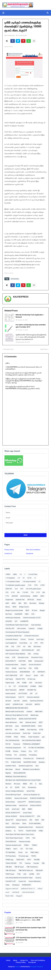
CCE (32, 614)
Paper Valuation (33, 737)
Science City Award (20, 798)
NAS (21, 722)
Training (27, 863)
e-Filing (36, 654)
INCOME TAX (31, 690)
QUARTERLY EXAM (30, 762)
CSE (12, 646)
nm (16, 730)
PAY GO (8, 744)
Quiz (37, 766)
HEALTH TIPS (20, 679)
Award (39, 600)
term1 (15, 849)
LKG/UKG (29, 704)
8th (44, 592)
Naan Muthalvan (11, 722)
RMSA (25, 784)
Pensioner (16, 744)
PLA (30, 751)
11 (35, 578)
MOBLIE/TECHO (11, 719)
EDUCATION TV (11, 661)
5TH (7, 592)
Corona (23, 639)
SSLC (7, 823)
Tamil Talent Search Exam (14, 838)
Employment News (12, 665)
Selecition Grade (11, 805)
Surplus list (39, 827)
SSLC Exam (16, 823)
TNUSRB (36, 860)
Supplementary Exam (26, 827)
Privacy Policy (9, 550)
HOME (24, 683)
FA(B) (36, 668)
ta (14, 831)
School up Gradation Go (32, 795)
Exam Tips (22, 668)
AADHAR (15, 596)
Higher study (10, 683)
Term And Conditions (33, 550)
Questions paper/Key (26, 766)
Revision (8, 784)
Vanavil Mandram (35, 881)
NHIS (40, 726)
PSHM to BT (40, 758)
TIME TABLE (34, 852)
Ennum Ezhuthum (35, 665)
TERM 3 (8, 849)
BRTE (27, 610)
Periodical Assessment (13, 748)
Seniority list (23, 805)
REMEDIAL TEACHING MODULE (16, 776)
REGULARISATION (20, 773)
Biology (41, 603)
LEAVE (8, 704)
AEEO (42, 596)
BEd (20, 603)
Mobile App (34, 715)
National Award (31, 722)
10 (23, 578)
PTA (7, 762)
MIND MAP (38, 711)
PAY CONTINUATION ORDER (31, 740)
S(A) (40, 784)
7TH (32, 592)
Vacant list (22, 881)
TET (21, 849)
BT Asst (34, 610)
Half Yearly (9, 679)
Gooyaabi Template (36, 967)
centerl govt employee (13, 618)
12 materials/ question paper (15, 585)
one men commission (13, 733)
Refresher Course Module (31, 769)
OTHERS (8, 737)
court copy (40, 639)
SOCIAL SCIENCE (11, 816)
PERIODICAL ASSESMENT (31, 744)
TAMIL (41, 831)
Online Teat (26, 733)
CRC (7, 646)
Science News (10, 802)
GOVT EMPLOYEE (11, 675)
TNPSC (33, 856)
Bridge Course (24, 607)
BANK (14, 603)
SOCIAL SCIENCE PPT (13, 813)
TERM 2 (34, 845)
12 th (29, 585)
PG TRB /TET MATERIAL (36, 748)
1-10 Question (10, 578)
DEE (29, 646)
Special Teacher (21, 820)
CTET (18, 646)
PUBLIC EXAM (16, 762)
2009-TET (9, 589)
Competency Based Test (14, 636)
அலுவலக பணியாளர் (12, 888)
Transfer (36, 863)
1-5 (19, 578)
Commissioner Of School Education (17, 632)
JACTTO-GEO (22, 693)
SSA (30, 820)
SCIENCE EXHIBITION (37, 798)
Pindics (23, 751)
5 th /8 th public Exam (33, 589)
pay (43, 737)
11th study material (29, 581)
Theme (17, 967)
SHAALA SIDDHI (35, 805)
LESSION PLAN (18, 704)
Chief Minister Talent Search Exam (17, 625)
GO (34, 672)
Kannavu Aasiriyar (33, 697)
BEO (25, 603)
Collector (32, 628)
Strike (24, 823)
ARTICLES (30, 600)
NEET (41, 722)
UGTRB (31, 874)
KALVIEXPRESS (20, 296)
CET (16, 621)
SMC (23, 809)
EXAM (14, 668)
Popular (7, 912)
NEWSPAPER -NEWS (28, 726)
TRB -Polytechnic (32, 867)
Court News (23, 643)
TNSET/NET (20, 860)
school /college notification (15, 791)
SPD (38, 816)
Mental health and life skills (15, 711)
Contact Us (8, 553)
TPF (20, 863)
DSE (29, 654)
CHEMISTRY (24, 621)
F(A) (30, 668)
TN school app (23, 856)
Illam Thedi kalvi (11, 690)
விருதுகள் (19, 896)
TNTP (29, 860)
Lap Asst (17, 701)
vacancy (38, 878)
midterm (29, 711)
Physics (15, 751)
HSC (30, 683)
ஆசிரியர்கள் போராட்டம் (28, 888)
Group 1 (28, 675)
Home (8, 960)
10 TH (29, 578)
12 (39, 581)
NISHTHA (9, 730)
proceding (23, 755)
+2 (21, 574)
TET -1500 (29, 849)
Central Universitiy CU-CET (32, 618)
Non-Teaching (32, 730)
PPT (35, 751)
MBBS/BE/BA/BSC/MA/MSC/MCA (17, 708)
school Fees (31, 791)
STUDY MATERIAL (35, 823)
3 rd (16, 589)
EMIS (30, 661)
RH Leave (17, 784)
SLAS (7, 809)
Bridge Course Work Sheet (14, 610)
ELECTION (22, 661)
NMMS (22, 730)
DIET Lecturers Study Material (15, 654)
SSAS (37, 820)
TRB (43, 863)
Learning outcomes (36, 701)
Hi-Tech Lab (31, 679)
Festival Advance (11, 672)
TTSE (19, 874)
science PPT (22, 802)
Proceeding (33, 755)
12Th (36, 585)
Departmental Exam (12, 650)
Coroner (31, 639)
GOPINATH (41, 672)
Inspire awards (10, 693)
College (39, 628)
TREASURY (39, 870)
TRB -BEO (9, 867)
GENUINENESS (25, 672)
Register (8, 773)
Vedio (7, 885)
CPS (41, 643)
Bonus (8, 607)
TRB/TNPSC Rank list (26, 870)
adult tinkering (25, 596)
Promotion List (28, 758)
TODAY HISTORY (11, 863)
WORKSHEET (26, 885)
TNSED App (9, 860)
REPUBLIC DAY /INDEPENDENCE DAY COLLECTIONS (23, 780)
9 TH (7, 596)
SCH (23, 787)
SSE (42, 820)
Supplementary (11, 827)
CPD (36, 643)
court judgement (11, 643)
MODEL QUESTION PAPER (27, 719)
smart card (15, 809)
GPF (21, 675)
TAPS (27, 838)
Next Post (43, 349)
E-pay (7, 657)
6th (18, 592)
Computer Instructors (31, 636)
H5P (42, 675)
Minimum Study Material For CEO (17, 715)
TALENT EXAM (31, 831)
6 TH (12, 592)
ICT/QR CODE (23, 686)
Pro (15, 755)
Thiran (20, 852)
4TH (21, 589)
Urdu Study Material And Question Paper (19, 878)
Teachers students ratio (13, 845)
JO (36, 693)
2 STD (42, 585)
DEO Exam (37, 646)
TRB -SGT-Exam (11, 870)
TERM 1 (26, 845)
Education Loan (23, 657)
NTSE (41, 730)
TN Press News (11, 856)
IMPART (22, 690)
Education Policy (37, 657)
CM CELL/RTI (10, 628)
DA (24, 646)
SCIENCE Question (35, 802)
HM (18, 683)
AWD (7, 603)
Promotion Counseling (13, 758)
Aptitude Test (20, 600)
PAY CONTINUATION (12, 740)
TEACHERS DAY (11, 841)
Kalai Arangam (11, 697)
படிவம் (7, 892)
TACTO (20, 831)
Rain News (9, 769)
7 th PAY (25, 592)
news (17, 726)
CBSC (27, 614)
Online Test (36, 733)
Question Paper (11, 766)
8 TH (38, 592)
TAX (33, 838)
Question (42, 762)
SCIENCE (9, 798)
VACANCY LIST (11, 881)
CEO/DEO (9, 621)
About (15, 960)
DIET (38, 650)
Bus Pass (9, 614)
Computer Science (12, 639)
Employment (39, 661)
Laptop (24, 701)
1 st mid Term (32, 574)
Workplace (15, 885)
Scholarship (10, 35)
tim (26, 852)
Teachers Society (24, 841)
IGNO (40, 686)
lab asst (8, 701)
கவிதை (40, 888)
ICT (15, 686)
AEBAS (35, 596)
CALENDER (18, 614)
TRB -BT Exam (19, 867)
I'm (10, 686)
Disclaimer (29, 553)
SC (11, 787)
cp (31, 643)
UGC (24, 874)
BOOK (14, 607)
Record (17, 769)
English (23, 665)
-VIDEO (8, 574)
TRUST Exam (10, 874)
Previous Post (8, 349)
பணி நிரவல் (15, 892)
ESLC (7, 668)
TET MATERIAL (10, 852)
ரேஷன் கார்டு (9, 896)
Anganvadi (9, 600)
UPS (38, 874)
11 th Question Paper (13, 581)
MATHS (37, 704)
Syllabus (8, 831)
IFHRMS (33, 686)
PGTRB (8, 751)
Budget (42, 610)
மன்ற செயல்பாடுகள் (28, 892)
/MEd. (15, 574)
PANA (16, 737)
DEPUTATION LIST (28, 650)
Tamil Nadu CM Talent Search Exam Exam (20, 834)
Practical (9, 755)
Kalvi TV (21, 697)
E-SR (13, 657)
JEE (31, 693)
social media (27, 813)
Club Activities (36, 625)
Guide (36, 675)
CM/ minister (21, 628)
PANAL (23, 737)
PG (25, 748)
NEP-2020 (9, 726)
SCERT (17, 787)
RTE (31, 784)
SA (6, 787)
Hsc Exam (38, 683)
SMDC (30, 809)
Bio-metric (33, 603)
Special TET (9, 820)
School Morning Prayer (13, 795)
